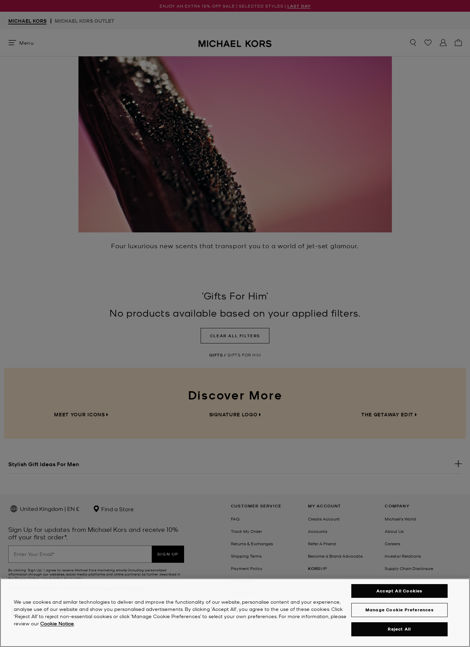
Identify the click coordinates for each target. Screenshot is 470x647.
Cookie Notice (57, 623)
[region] (235, 612)
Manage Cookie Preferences (399, 610)
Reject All (399, 629)
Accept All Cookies (399, 591)
